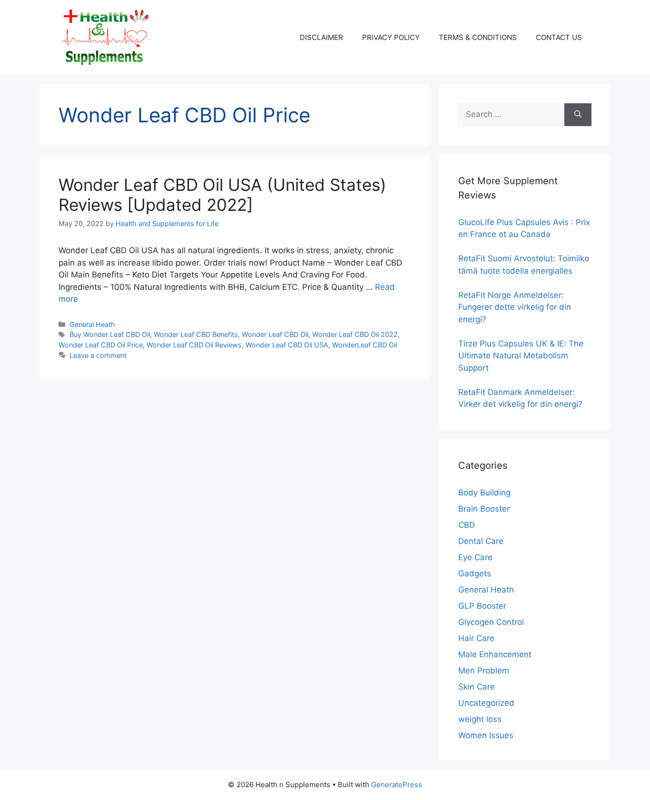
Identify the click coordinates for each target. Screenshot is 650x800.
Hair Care (476, 638)
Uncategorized (486, 703)
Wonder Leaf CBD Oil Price (101, 345)
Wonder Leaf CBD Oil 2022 (355, 334)
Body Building (484, 492)
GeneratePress (396, 784)
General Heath (92, 324)
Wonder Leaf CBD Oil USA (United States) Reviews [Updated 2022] (222, 195)
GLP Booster (482, 606)
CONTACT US (559, 37)
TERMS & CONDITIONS (478, 37)
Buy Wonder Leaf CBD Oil (109, 334)
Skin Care (476, 686)
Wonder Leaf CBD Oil (275, 334)
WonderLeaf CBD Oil (364, 345)
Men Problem (483, 670)
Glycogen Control (491, 622)
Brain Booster (484, 509)
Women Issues (485, 735)
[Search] (577, 114)
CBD (466, 525)
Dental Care (480, 541)
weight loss (480, 719)
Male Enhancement (495, 654)
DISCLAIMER (321, 37)
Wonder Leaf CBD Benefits (196, 334)
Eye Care (475, 557)
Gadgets (474, 573)
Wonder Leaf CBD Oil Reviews (194, 345)
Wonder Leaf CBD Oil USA (287, 345)
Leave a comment (98, 355)
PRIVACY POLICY (391, 37)
